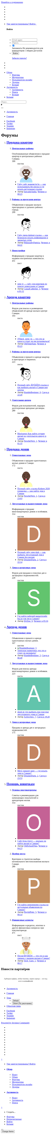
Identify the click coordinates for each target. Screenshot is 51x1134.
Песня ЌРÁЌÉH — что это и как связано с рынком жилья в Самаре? (33, 957)
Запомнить (17, 48)
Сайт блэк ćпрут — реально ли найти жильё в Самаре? (31, 842)
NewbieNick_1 (30, 441)
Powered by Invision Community (15, 1023)
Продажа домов (18, 449)
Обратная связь (14, 1006)
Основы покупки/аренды (24, 790)
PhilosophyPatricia (32, 242)
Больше (15, 85)
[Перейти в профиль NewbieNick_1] (26, 431)
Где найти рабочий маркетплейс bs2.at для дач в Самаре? (32, 617)
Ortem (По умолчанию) (22, 1003)
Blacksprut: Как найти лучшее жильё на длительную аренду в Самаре (31, 436)
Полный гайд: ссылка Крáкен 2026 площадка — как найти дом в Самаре (33, 491)
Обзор (9, 72)
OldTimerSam (30, 344)
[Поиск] (2, 107)
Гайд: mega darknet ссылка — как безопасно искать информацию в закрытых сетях (32, 237)
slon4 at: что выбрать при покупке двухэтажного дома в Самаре (33, 713)
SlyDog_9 (28, 621)
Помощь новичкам (21, 784)
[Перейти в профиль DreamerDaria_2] (33, 550)
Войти (15, 53)
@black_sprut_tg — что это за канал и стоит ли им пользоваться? (33, 340)
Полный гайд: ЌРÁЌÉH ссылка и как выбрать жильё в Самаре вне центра (33, 387)
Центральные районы (23, 148)
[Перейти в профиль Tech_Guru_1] (26, 953)
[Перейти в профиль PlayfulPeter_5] (33, 902)
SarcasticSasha (30, 191)
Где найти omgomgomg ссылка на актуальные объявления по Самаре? (32, 907)
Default (16, 1001)
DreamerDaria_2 (31, 560)
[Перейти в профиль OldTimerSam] (26, 336)
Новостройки (18, 250)
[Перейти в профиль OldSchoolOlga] (33, 838)
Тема (9, 998)
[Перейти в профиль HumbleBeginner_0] (26, 382)
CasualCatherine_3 (32, 289)
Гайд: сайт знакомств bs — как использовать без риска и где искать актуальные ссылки (31, 186)
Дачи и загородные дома (24, 567)
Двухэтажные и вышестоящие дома (29, 504)
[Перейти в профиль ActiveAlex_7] (33, 709)
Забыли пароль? (19, 58)
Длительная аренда (21, 400)
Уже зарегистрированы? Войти (22, 24)
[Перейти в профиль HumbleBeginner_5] (27, 648)
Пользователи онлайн (22, 80)
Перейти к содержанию (12, 2)
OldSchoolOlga (30, 846)
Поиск (15, 92)
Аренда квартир (18, 297)
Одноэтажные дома (21, 455)
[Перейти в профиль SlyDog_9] (33, 613)
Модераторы (18, 77)
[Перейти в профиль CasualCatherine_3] (26, 281)
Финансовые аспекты (22, 920)
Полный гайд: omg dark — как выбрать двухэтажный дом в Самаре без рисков (31, 554)
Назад (14, 1074)
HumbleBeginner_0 (32, 392)
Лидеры (15, 82)
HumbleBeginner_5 (32, 655)
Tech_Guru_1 (30, 961)
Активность (12, 87)
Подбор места (18, 854)
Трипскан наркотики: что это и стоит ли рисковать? (31, 651)
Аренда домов (17, 627)
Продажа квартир (20, 142)
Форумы (16, 75)
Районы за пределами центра (26, 199)
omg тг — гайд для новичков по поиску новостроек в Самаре (32, 285)
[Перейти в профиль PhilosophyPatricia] (26, 233)
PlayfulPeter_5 (30, 912)
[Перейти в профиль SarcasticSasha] (26, 182)
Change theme (8, 1131)
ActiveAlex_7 (30, 717)
